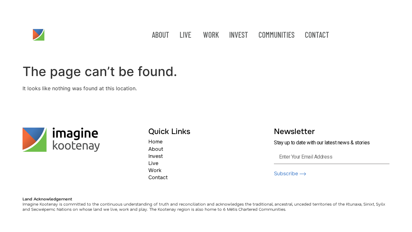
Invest (155, 156)
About (155, 149)
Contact (158, 177)
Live (153, 163)
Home (155, 142)
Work (154, 170)
